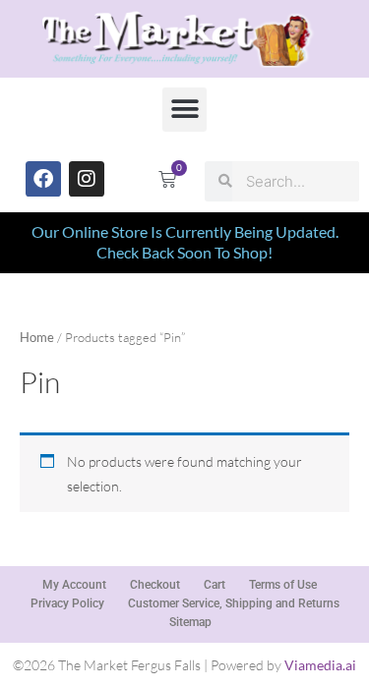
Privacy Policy (67, 603)
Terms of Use (283, 585)
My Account (74, 585)
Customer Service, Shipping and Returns (233, 603)
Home (37, 337)
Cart (214, 585)
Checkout (155, 585)
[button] (184, 109)
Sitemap (190, 622)
